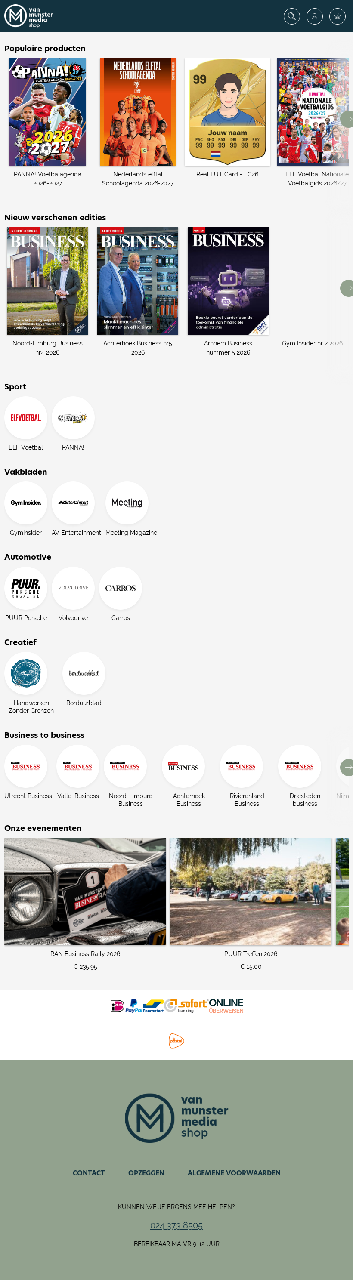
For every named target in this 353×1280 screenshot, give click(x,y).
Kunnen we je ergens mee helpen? (176, 1206)
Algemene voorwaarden (234, 1173)
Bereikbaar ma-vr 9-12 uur (177, 1243)
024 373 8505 (176, 1225)
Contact (89, 1173)
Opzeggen (146, 1173)
